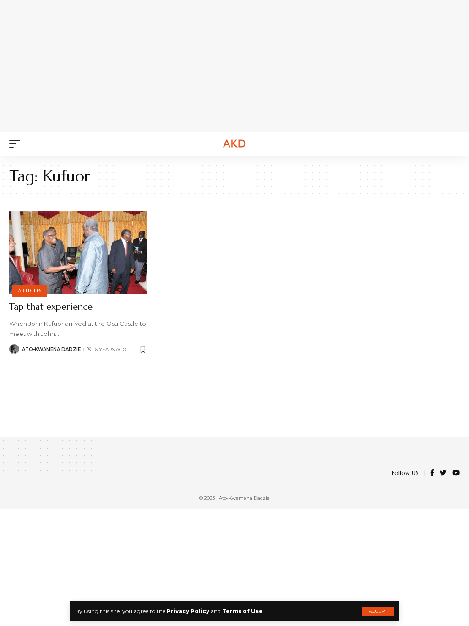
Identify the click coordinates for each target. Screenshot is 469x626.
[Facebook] (432, 473)
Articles (30, 290)
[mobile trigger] (17, 144)
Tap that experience (51, 307)
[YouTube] (456, 473)
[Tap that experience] (78, 252)
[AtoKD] (234, 144)
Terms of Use (242, 611)
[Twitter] (443, 473)
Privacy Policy (188, 611)
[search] (453, 143)
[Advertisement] (240, 64)
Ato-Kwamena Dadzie (51, 349)
